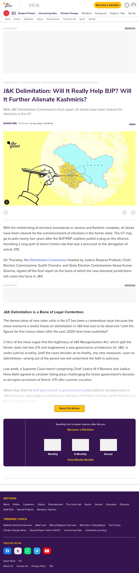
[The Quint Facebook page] (7, 551)
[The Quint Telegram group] (37, 551)
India (132, 124)
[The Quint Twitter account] (18, 551)
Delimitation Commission (48, 260)
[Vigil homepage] (34, 6)
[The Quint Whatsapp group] (27, 551)
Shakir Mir (10, 123)
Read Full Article (69, 408)
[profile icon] (133, 5)
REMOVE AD (130, 28)
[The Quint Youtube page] (47, 551)
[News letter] (127, 5)
